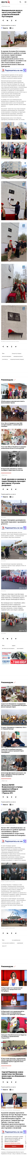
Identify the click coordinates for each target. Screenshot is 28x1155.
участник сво (5, 359)
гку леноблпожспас (16, 940)
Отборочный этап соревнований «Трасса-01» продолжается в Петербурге (11, 989)
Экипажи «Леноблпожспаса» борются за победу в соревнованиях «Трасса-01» (13, 1036)
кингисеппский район (6, 356)
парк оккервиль (20, 648)
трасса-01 (4, 945)
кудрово (13, 645)
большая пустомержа (16, 353)
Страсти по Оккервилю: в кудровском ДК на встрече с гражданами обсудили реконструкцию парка (14, 705)
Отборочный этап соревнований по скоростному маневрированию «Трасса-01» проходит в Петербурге (13, 1013)
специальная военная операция (17, 359)
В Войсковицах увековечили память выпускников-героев (13, 402)
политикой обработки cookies (12, 1143)
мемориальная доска (18, 356)
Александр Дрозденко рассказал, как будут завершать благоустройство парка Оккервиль (13, 774)
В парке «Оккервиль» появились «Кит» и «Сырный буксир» (13, 728)
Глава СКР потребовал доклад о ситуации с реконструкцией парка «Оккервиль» (12, 751)
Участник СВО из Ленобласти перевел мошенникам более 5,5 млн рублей (13, 447)
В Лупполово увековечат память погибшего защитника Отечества (12, 469)
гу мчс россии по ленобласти (8, 943)
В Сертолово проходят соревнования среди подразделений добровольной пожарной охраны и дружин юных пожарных (13, 1061)
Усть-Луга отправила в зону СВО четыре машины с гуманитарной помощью (11, 425)
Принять (14, 1146)
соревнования (20, 943)
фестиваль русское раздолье (8, 648)
